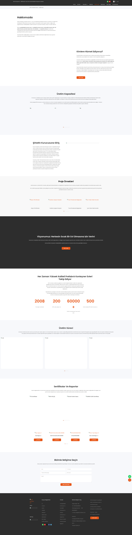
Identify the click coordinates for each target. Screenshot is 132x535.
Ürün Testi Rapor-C (75, 435)
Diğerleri (61, 523)
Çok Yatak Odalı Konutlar (74, 208)
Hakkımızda (41, 7)
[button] (62, 420)
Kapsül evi (62, 517)
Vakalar (43, 510)
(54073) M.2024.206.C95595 (38, 435)
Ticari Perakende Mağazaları (56, 208)
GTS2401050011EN (57, 435)
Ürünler (43, 505)
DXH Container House (34, 7)
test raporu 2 (94, 435)
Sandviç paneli (63, 521)
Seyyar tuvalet (63, 519)
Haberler (43, 512)
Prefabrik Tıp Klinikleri (92, 208)
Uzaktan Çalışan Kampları (37, 208)
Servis (43, 508)
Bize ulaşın (44, 519)
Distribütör (44, 517)
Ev (42, 503)
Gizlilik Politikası (45, 521)
